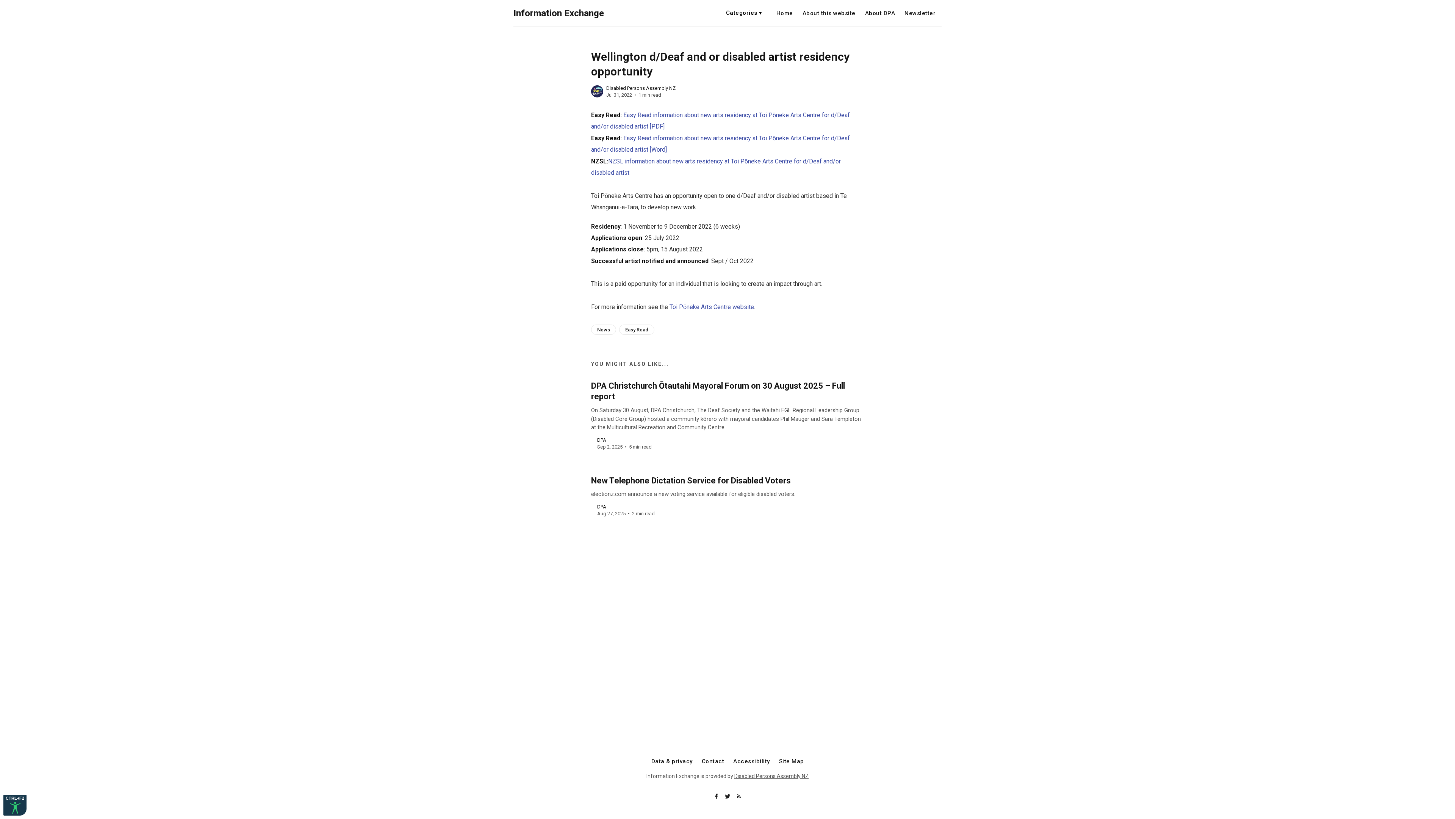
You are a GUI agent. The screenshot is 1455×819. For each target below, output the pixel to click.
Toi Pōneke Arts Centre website (712, 307)
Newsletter (920, 13)
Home (784, 13)
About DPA (880, 13)
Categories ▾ (744, 12)
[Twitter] (728, 796)
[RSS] (739, 796)
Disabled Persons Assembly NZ (641, 88)
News (603, 330)
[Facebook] (717, 796)
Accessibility (751, 761)
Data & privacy (672, 761)
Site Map (791, 761)
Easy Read (636, 330)
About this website (829, 13)
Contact (713, 761)
